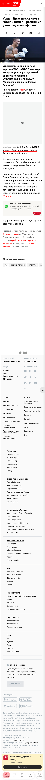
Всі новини (12, 451)
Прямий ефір (12, 461)
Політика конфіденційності (9, 426)
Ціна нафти (11, 544)
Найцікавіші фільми (15, 571)
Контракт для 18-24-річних (17, 523)
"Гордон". (8, 196)
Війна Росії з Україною (17, 479)
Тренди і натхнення (14, 627)
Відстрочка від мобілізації (17, 526)
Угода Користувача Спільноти (31, 402)
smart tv (10, 706)
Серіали (10, 585)
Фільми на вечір (13, 578)
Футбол (10, 642)
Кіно (9, 568)
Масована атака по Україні (17, 495)
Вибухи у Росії (12, 499)
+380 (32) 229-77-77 (17, 740)
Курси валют (12, 547)
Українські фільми (14, 575)
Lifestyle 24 (7, 10)
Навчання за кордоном (16, 609)
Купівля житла (12, 624)
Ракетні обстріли (13, 482)
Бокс (8, 638)
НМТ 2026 (10, 603)
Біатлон (10, 648)
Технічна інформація (32, 411)
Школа (9, 599)
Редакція (6, 401)
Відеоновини (12, 464)
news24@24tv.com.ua (11, 361)
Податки (10, 557)
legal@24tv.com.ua (31, 743)
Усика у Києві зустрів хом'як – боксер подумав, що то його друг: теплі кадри (21, 150)
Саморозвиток (12, 606)
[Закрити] (40, 757)
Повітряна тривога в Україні (18, 492)
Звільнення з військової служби (19, 513)
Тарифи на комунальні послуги (19, 554)
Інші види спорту (13, 652)
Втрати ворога (12, 502)
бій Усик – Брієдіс (11, 234)
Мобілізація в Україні (17, 510)
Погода (9, 471)
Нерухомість (13, 617)
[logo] (15, 3)
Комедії (10, 581)
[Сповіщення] (42, 3)
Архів (26, 427)
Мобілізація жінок (14, 520)
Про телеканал (8, 409)
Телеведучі (7, 413)
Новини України (19, 10)
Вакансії (27, 419)
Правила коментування (33, 407)
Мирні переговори (14, 489)
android (10, 699)
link (25, 371)
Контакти (27, 415)
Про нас (6, 397)
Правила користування (11, 421)
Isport (22, 89)
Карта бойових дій (14, 485)
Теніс (9, 645)
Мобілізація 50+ (13, 517)
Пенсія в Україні (13, 560)
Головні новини (13, 454)
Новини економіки (15, 540)
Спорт (9, 635)
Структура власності (31, 423)
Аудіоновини (12, 467)
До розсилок (15, 684)
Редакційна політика (10, 405)
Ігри (25, 435)
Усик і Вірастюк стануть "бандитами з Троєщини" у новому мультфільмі (34, 10)
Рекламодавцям (9, 417)
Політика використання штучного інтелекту (11, 431)
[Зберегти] (38, 33)
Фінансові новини (14, 550)
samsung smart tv (26, 706)
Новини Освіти (13, 593)
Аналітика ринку (13, 620)
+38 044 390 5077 (30, 361)
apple (26, 699)
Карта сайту (28, 431)
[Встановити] (22, 762)
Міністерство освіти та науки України (21, 596)
